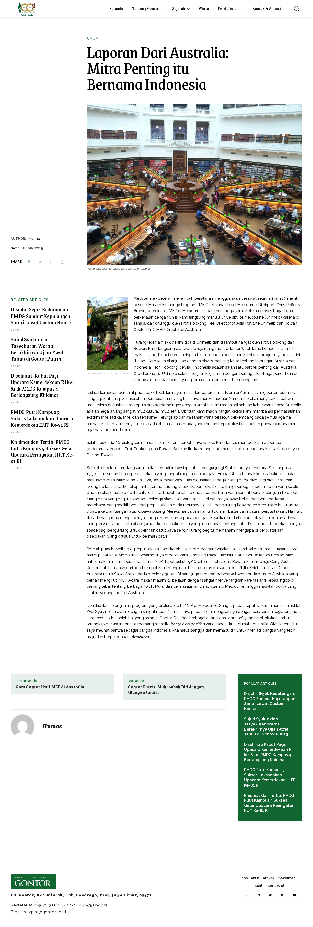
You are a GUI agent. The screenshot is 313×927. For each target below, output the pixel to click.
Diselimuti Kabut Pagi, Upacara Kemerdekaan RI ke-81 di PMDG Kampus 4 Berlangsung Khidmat (42, 385)
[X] (40, 261)
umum (93, 38)
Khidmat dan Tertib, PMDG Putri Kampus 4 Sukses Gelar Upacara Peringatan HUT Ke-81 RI (42, 451)
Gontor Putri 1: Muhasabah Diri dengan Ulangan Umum (166, 689)
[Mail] (270, 895)
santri (16, 329)
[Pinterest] (51, 261)
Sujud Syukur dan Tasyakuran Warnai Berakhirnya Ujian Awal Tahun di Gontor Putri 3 (37, 349)
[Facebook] (29, 261)
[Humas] (25, 726)
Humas (35, 238)
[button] (296, 8)
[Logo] (26, 8)
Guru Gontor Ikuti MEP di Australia (50, 686)
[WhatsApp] (62, 261)
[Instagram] (258, 895)
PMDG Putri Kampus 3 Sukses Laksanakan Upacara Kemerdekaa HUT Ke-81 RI (42, 418)
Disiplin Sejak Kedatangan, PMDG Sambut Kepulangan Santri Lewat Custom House (41, 316)
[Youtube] (294, 895)
